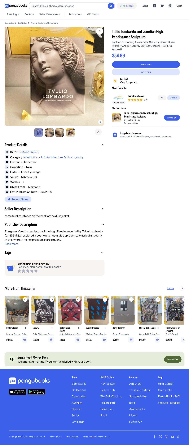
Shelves (76, 409)
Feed (103, 415)
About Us (135, 383)
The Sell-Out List (111, 396)
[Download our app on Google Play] (36, 391)
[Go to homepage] (16, 6)
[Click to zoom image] (54, 76)
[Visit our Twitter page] (160, 436)
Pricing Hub (108, 402)
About (145, 5)
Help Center (166, 383)
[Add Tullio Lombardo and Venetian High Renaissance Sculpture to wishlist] (99, 31)
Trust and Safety (139, 390)
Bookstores (75, 14)
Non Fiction (22, 23)
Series (75, 415)
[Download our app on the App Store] (18, 392)
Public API (135, 421)
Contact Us (165, 390)
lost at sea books (136, 96)
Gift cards (78, 421)
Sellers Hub (107, 390)
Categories (9, 23)
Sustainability (138, 396)
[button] (54, 145)
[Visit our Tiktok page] (178, 436)
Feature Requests (169, 402)
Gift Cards (93, 14)
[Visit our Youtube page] (172, 436)
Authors (77, 402)
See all (170, 288)
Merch (133, 415)
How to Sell (107, 383)
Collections (79, 390)
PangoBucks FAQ (169, 396)
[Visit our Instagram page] (166, 436)
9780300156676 (29, 152)
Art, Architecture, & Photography (44, 23)
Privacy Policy (72, 436)
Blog (132, 402)
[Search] (111, 6)
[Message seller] (162, 97)
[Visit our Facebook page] (154, 436)
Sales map (106, 409)
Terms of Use (55, 436)
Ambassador (137, 409)
